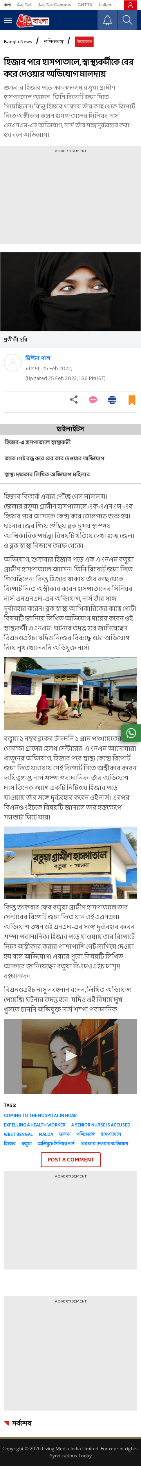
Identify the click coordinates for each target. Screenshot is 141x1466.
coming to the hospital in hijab (40, 1116)
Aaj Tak (24, 4)
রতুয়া (27, 1144)
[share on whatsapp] (131, 733)
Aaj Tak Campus (54, 4)
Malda (46, 1135)
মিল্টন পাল (38, 358)
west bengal (18, 1135)
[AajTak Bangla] (32, 20)
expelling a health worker (34, 1125)
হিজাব (10, 1144)
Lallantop (108, 4)
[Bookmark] (132, 403)
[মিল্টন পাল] (12, 362)
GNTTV (85, 4)
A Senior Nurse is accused (100, 1125)
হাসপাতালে (111, 1135)
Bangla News (18, 42)
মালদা (64, 1135)
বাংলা (7, 4)
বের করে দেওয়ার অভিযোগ (104, 1144)
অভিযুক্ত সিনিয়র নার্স (56, 1144)
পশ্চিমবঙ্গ (53, 42)
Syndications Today (71, 1455)
